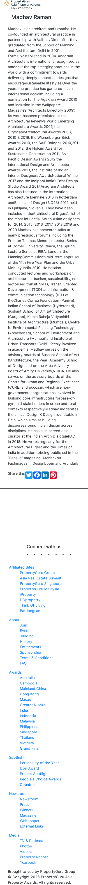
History (26, 641)
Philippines (29, 726)
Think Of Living (33, 605)
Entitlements (30, 647)
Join (23, 625)
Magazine (28, 815)
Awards (15, 672)
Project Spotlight (34, 773)
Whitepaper (29, 820)
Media (14, 835)
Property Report (34, 857)
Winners (26, 810)
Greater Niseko (33, 705)
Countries (28, 784)
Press (24, 804)
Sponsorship (30, 652)
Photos (26, 846)
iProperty (28, 594)
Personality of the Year (39, 763)
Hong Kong (29, 694)
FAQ (23, 663)
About (14, 619)
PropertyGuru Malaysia (39, 589)
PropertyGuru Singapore (41, 583)
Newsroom (18, 793)
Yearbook (28, 862)
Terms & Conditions (36, 657)
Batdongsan (30, 610)
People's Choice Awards (40, 779)
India (24, 710)
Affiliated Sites (21, 567)
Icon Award (29, 768)
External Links (32, 826)
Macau (25, 699)
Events (25, 630)
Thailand (27, 737)
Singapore (28, 732)
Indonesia (28, 715)
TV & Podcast (31, 840)
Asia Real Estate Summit (40, 578)
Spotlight (17, 757)
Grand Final (29, 748)
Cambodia (28, 683)
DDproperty (30, 600)
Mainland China (33, 688)
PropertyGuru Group (37, 572)
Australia (27, 677)
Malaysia (27, 721)
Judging (27, 636)
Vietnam (27, 743)
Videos (26, 851)
